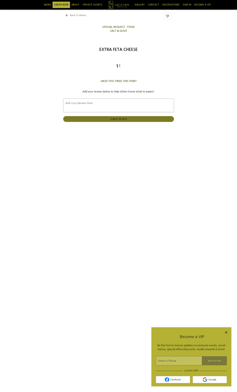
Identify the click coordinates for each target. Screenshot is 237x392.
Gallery (140, 5)
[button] (75, 15)
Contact (153, 5)
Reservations (171, 5)
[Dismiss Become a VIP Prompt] (226, 332)
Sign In (187, 5)
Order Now (61, 5)
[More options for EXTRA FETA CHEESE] (167, 16)
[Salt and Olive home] (118, 5)
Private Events (92, 5)
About (75, 5)
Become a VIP (202, 5)
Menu (47, 5)
